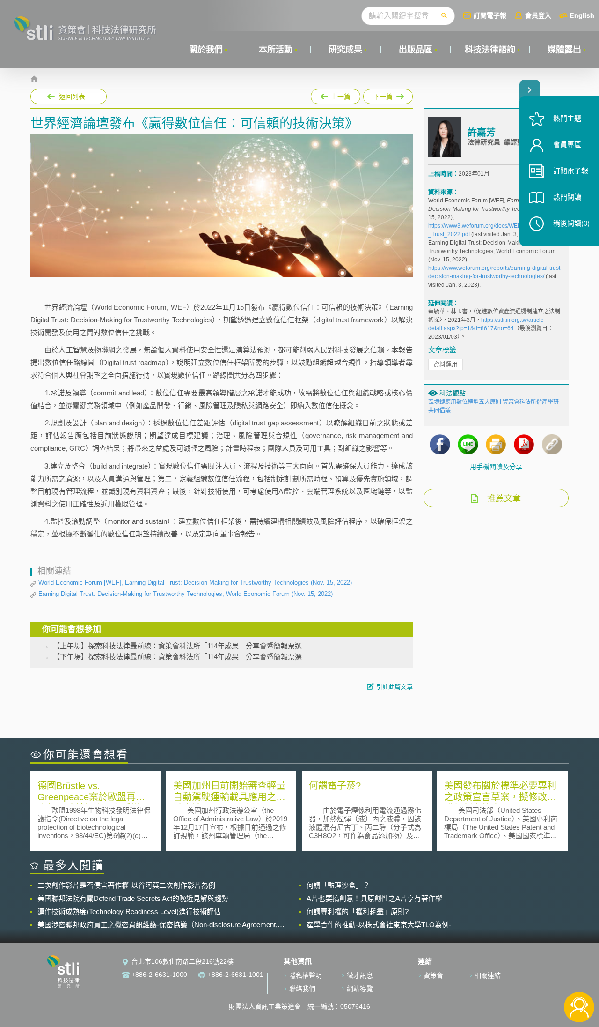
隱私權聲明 (305, 975)
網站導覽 (360, 988)
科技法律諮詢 (490, 49)
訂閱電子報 (490, 15)
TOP (579, 976)
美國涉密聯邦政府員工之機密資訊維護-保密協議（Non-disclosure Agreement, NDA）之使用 (157, 925)
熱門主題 (567, 118)
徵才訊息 (360, 975)
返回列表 (72, 96)
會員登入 (538, 15)
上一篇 (335, 94)
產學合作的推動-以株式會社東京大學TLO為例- (379, 925)
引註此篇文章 (394, 686)
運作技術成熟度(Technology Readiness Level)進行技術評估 (129, 911)
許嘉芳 (482, 132)
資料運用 (445, 364)
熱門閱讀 (567, 197)
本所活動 (275, 49)
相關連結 (488, 975)
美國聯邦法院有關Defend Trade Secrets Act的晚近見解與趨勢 (132, 898)
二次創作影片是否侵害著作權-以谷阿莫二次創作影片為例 (126, 885)
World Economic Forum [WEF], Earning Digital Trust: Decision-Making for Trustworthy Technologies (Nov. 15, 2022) (195, 582)
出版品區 (415, 49)
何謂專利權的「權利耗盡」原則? (358, 911)
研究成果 (345, 49)
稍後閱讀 (571, 223)
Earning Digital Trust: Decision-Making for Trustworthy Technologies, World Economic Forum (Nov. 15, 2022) (185, 593)
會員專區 (567, 145)
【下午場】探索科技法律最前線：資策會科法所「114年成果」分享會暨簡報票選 (177, 657)
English (582, 15)
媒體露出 (564, 49)
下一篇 (382, 94)
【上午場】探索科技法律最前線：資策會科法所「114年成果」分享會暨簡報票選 (177, 646)
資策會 (433, 975)
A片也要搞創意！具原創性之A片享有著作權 (374, 898)
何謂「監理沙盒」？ (338, 885)
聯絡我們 (302, 988)
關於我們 (206, 49)
